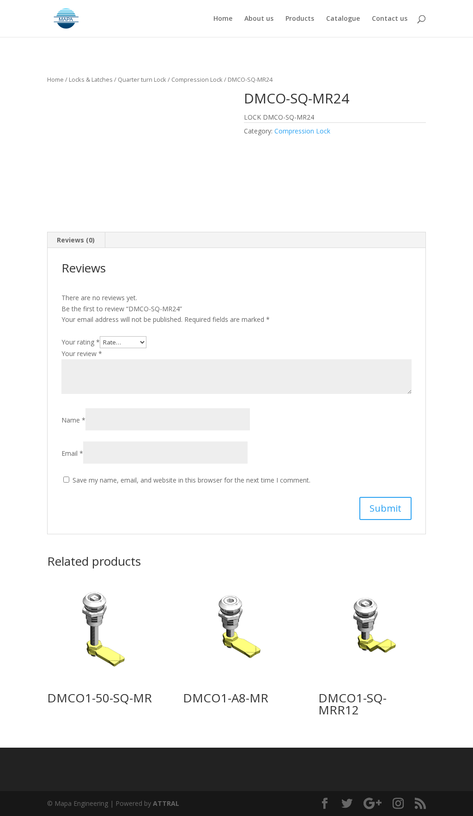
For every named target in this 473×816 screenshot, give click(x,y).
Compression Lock (197, 79)
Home (222, 19)
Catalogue (343, 19)
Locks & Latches (91, 79)
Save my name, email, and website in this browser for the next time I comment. (191, 480)
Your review (81, 353)
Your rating (80, 342)
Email (72, 453)
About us (258, 19)
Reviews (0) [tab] (76, 240)
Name (73, 420)
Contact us (389, 19)
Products (299, 19)
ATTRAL (166, 803)
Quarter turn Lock (142, 79)
